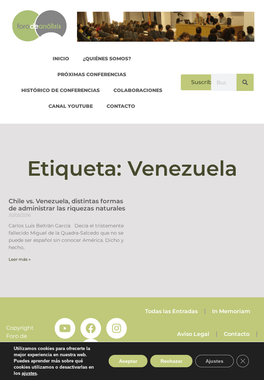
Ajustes (214, 361)
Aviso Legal (193, 334)
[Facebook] (90, 328)
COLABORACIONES (137, 90)
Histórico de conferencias (60, 90)
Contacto (121, 106)
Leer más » (20, 259)
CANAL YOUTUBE (70, 106)
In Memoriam (231, 311)
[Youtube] (65, 328)
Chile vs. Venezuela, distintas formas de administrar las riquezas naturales (67, 205)
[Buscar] (245, 82)
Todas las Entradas (171, 311)
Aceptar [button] (128, 361)
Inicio (61, 58)
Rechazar (171, 361)
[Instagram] (116, 328)
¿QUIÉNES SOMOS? (107, 58)
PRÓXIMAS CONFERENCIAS (91, 74)
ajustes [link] (29, 373)
